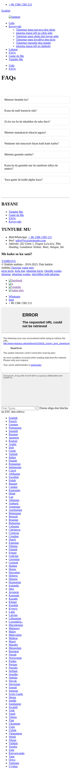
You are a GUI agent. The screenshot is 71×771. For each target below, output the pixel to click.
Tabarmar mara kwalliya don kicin (35, 39)
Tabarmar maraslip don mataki (33, 42)
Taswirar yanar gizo (22, 267)
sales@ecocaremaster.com (30, 240)
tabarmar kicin (34, 270)
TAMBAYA (8, 261)
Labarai (13, 49)
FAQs (12, 52)
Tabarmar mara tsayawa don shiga (35, 29)
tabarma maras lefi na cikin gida (34, 33)
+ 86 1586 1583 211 (20, 4)
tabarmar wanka (21, 274)
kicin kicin (7, 270)
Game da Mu (16, 56)
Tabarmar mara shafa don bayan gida (37, 36)
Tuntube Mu (16, 59)
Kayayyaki (15, 26)
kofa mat (20, 270)
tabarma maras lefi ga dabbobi (33, 46)
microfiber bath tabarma (45, 274)
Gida (11, 23)
